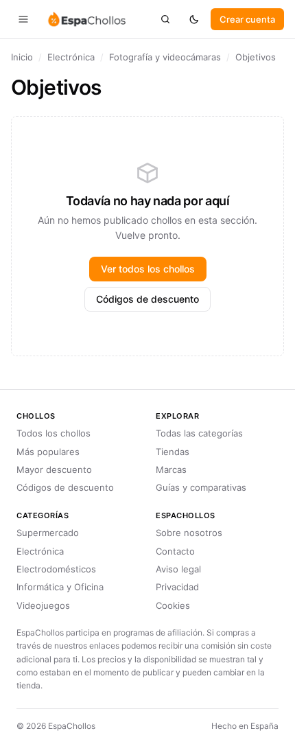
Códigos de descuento (147, 299)
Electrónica (71, 56)
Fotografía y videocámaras (165, 56)
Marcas (171, 469)
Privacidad (177, 586)
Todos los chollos (53, 433)
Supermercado (47, 532)
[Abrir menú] (23, 19)
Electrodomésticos (56, 569)
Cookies (173, 605)
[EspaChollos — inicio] (86, 19)
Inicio (22, 56)
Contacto (175, 551)
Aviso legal (178, 569)
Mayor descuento (54, 469)
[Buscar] (165, 19)
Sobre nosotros (189, 532)
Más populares (48, 451)
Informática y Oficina (60, 586)
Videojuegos (43, 605)
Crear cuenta (247, 19)
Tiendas (172, 451)
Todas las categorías (199, 433)
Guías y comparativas (201, 487)
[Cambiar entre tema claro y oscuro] (194, 19)
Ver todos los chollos (148, 269)
